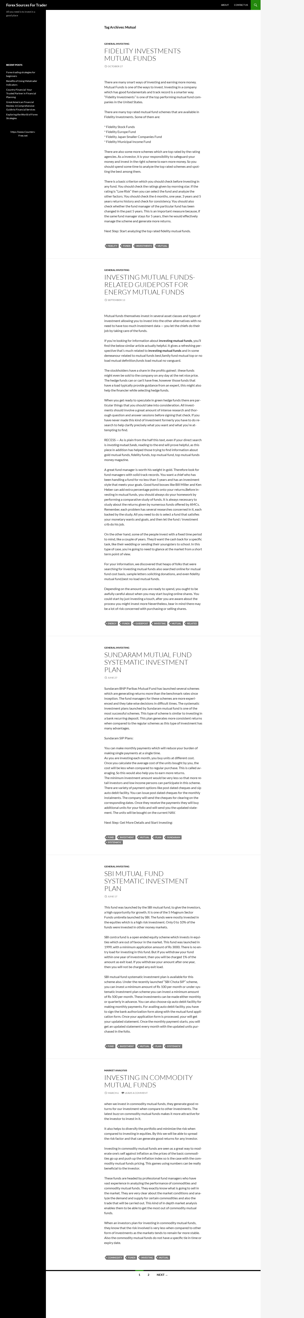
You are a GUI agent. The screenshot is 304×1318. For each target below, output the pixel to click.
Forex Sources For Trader (26, 5)
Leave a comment (136, 1092)
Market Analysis (115, 1070)
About (225, 5)
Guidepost (141, 623)
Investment (127, 837)
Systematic (114, 842)
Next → (162, 1274)
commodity (115, 1257)
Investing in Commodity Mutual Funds (148, 1081)
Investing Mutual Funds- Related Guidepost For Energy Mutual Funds (149, 284)
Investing (160, 623)
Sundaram (173, 837)
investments (144, 245)
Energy (112, 623)
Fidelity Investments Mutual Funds (142, 54)
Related (192, 623)
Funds (126, 245)
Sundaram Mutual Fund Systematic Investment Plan (148, 662)
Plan (158, 837)
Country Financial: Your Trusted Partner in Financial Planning (21, 93)
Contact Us (241, 5)
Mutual (162, 245)
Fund (111, 837)
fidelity (112, 245)
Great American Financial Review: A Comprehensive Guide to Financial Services (20, 106)
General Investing (116, 43)
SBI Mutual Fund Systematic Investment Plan (146, 881)
